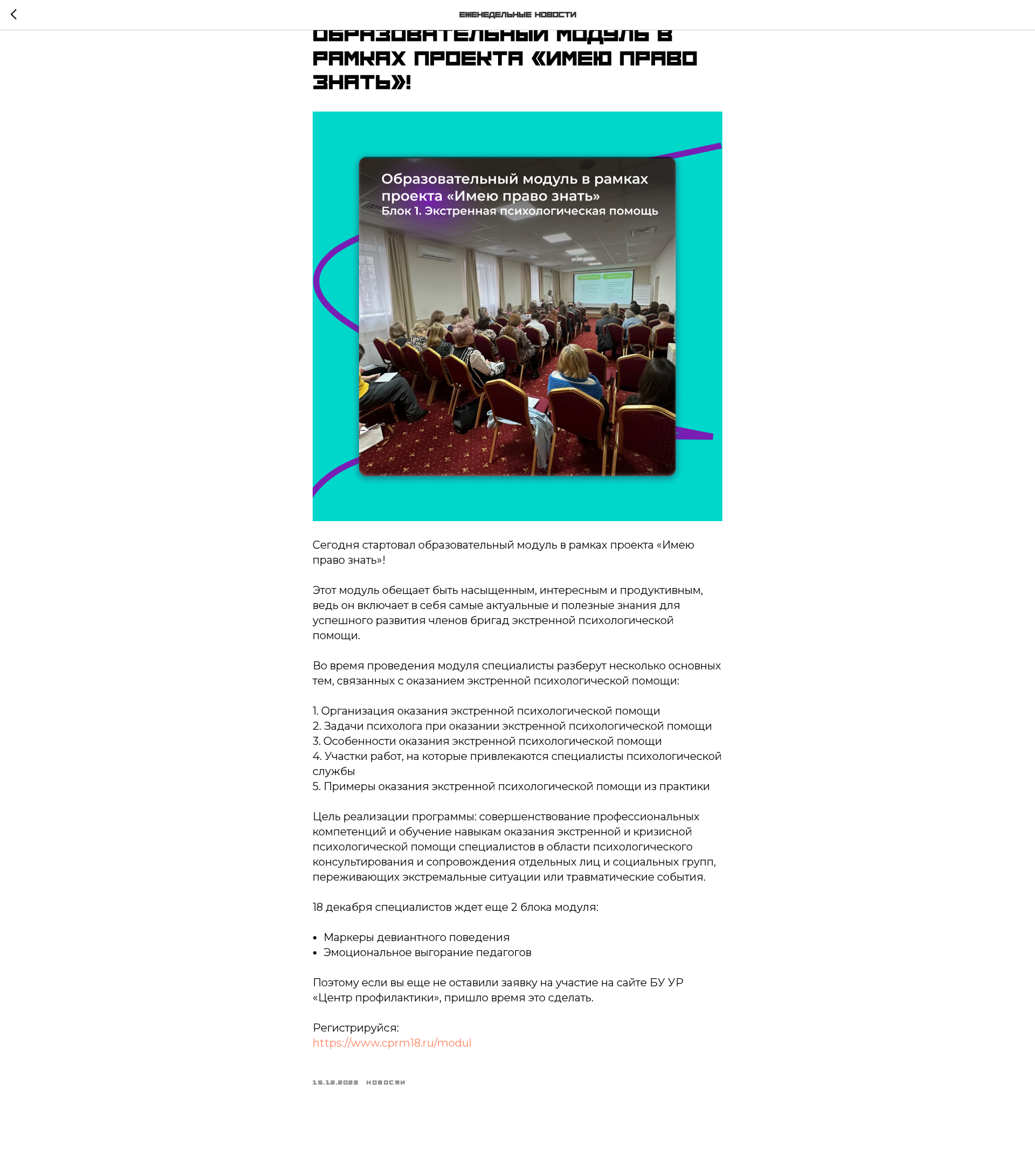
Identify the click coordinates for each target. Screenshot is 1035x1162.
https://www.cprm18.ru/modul (392, 1042)
